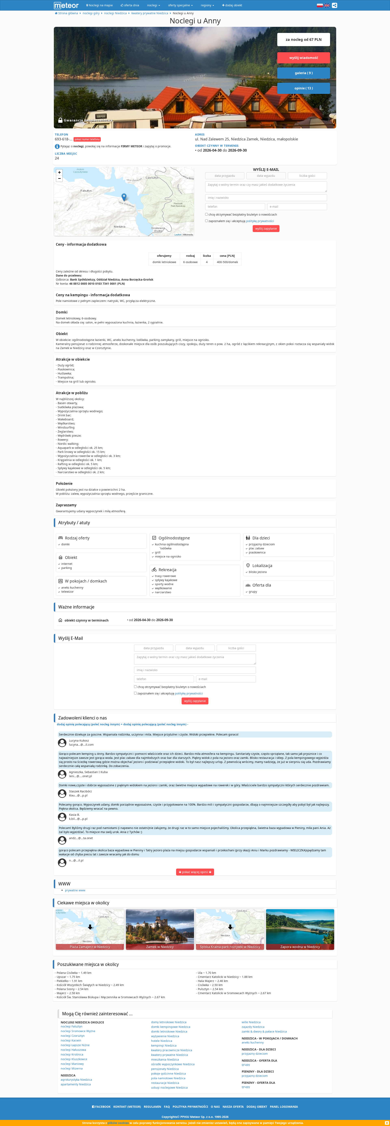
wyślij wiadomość (303, 57)
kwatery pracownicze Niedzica (171, 1050)
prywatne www (75, 890)
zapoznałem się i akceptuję (241, 221)
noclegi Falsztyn (71, 1026)
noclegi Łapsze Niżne (75, 1045)
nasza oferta (233, 1107)
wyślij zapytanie (266, 228)
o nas (215, 1107)
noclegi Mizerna (72, 1068)
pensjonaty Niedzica (165, 1069)
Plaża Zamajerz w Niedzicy (90, 947)
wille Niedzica (251, 1022)
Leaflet (177, 234)
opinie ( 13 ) (304, 88)
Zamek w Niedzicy (160, 947)
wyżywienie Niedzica (165, 1036)
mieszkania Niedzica (165, 1059)
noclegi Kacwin (71, 1040)
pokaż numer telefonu (87, 139)
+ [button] (59, 172)
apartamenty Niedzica (76, 1084)
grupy (246, 1064)
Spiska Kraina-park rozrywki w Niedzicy (230, 947)
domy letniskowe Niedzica (168, 1022)
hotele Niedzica (161, 1041)
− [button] (59, 178)
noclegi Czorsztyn (73, 1036)
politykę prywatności (260, 221)
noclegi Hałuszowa (73, 1050)
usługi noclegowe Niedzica (169, 1087)
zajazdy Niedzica (253, 1027)
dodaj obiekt (257, 1107)
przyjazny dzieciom (255, 1053)
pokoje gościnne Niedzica (168, 1073)
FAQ (167, 1107)
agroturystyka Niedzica (76, 1080)
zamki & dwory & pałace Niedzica (264, 1031)
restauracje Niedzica (165, 1083)
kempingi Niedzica (164, 1045)
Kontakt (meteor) (127, 1107)
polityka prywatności (190, 1107)
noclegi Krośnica (72, 1054)
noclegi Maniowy (72, 1064)
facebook (102, 1107)
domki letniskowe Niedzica (169, 1031)
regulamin (152, 1107)
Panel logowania (284, 1107)
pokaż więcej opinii (195, 872)
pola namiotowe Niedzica (168, 1078)
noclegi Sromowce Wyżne (78, 1031)
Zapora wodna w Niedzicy (300, 947)
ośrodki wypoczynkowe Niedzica (173, 1064)
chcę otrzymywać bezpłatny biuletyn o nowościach (242, 214)
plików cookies (118, 1123)
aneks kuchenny (253, 1042)
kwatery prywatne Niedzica (169, 1055)
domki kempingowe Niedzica (170, 1027)
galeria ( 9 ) (304, 73)
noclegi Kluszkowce (74, 1059)
